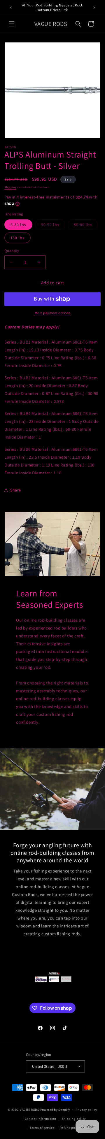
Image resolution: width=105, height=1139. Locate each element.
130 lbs (17, 237)
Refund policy (70, 1128)
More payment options (53, 313)
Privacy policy (86, 1110)
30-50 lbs (53, 226)
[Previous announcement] (10, 7)
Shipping (10, 187)
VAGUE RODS (29, 1110)
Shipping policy (74, 1119)
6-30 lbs (18, 224)
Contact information (40, 1119)
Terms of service (42, 1128)
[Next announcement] (94, 7)
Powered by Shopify (55, 1110)
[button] (11, 23)
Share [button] (15, 490)
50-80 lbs (86, 226)
